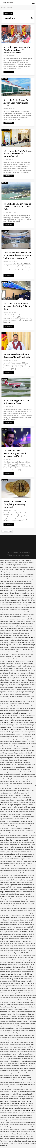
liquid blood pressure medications (16, 1023)
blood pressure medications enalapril (11, 1143)
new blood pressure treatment (24, 1040)
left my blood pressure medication (23, 1026)
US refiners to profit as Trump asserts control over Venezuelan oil (18, 154)
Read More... (8, 72)
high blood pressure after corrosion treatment (20, 715)
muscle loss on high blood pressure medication (17, 1063)
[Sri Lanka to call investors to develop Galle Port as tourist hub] (16, 191)
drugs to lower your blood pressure (20, 663)
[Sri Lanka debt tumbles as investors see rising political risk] (16, 290)
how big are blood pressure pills (23, 1033)
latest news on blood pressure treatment (19, 802)
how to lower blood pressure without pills (20, 1136)
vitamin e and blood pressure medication (20, 809)
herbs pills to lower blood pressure (10, 814)
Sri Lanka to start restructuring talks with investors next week (15, 453)
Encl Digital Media (23, 555)
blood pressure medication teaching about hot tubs (16, 675)
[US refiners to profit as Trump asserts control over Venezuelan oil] (16, 138)
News (3, 333)
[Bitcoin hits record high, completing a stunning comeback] (16, 488)
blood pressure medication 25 (22, 727)
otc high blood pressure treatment (11, 560)
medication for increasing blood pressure (13, 1129)
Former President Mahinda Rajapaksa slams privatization (17, 355)
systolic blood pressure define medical (17, 1087)
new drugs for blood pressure (16, 1094)
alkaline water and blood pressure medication (14, 1117)
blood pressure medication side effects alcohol (19, 626)
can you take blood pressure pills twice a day (14, 1030)
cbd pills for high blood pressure (23, 1070)
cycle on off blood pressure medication (18, 837)
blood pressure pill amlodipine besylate (18, 590)
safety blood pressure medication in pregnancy (15, 694)
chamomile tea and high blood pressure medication (16, 981)
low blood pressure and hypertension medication (15, 753)
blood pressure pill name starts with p (19, 786)
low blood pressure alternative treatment (23, 1124)
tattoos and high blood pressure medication (13, 910)
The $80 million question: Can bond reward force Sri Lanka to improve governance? (18, 255)
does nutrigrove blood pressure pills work (13, 986)
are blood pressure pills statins (15, 774)
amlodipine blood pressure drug (20, 964)
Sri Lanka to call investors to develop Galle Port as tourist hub (17, 207)
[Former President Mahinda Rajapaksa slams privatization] (16, 341)
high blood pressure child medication (14, 572)
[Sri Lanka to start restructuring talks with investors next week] (16, 437)
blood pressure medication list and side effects (20, 670)
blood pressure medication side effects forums (15, 1044)
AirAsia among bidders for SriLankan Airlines (16, 402)
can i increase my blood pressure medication (19, 993)
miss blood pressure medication (17, 1080)
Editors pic (5, 231)
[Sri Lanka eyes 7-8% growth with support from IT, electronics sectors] (16, 34)
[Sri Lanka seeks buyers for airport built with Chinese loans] (16, 87)
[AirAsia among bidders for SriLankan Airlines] (16, 387)
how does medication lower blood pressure (13, 760)
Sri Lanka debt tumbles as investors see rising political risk (17, 306)
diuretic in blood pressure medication (11, 1037)
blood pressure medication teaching (11, 720)
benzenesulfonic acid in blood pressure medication (16, 687)
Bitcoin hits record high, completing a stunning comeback (15, 504)
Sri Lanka (4, 26)
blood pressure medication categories (23, 1004)
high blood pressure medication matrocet (19, 645)
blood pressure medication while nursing (20, 579)
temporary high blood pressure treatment (23, 1051)
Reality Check (6, 129)
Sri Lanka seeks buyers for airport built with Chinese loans (16, 103)
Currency (5, 480)
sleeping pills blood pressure (17, 638)
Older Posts (7, 531)
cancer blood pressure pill (16, 870)
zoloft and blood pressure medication (12, 868)
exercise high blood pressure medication (20, 830)
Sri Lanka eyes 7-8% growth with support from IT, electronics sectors (17, 50)
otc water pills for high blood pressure (18, 710)
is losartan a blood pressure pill (17, 889)
